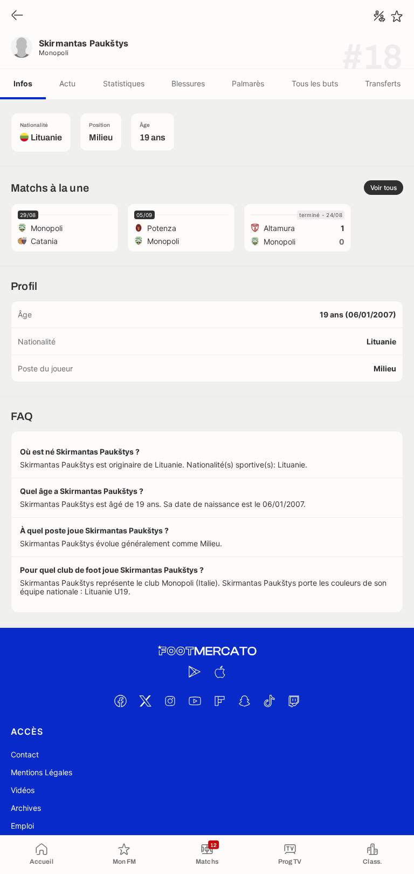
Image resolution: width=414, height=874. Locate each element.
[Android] (195, 671)
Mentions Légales (41, 772)
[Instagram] (170, 701)
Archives (26, 807)
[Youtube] (195, 701)
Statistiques (123, 83)
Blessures (188, 83)
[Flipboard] (219, 701)
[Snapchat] (244, 701)
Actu (67, 83)
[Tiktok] (269, 701)
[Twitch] (294, 701)
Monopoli (54, 53)
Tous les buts (315, 83)
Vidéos (22, 790)
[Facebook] (120, 701)
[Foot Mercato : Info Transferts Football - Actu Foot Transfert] (207, 651)
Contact (25, 754)
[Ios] (219, 671)
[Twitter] (145, 701)
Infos (22, 83)
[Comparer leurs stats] (379, 16)
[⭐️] (396, 16)
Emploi (22, 825)
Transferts (383, 83)
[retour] (17, 16)
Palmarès (248, 83)
